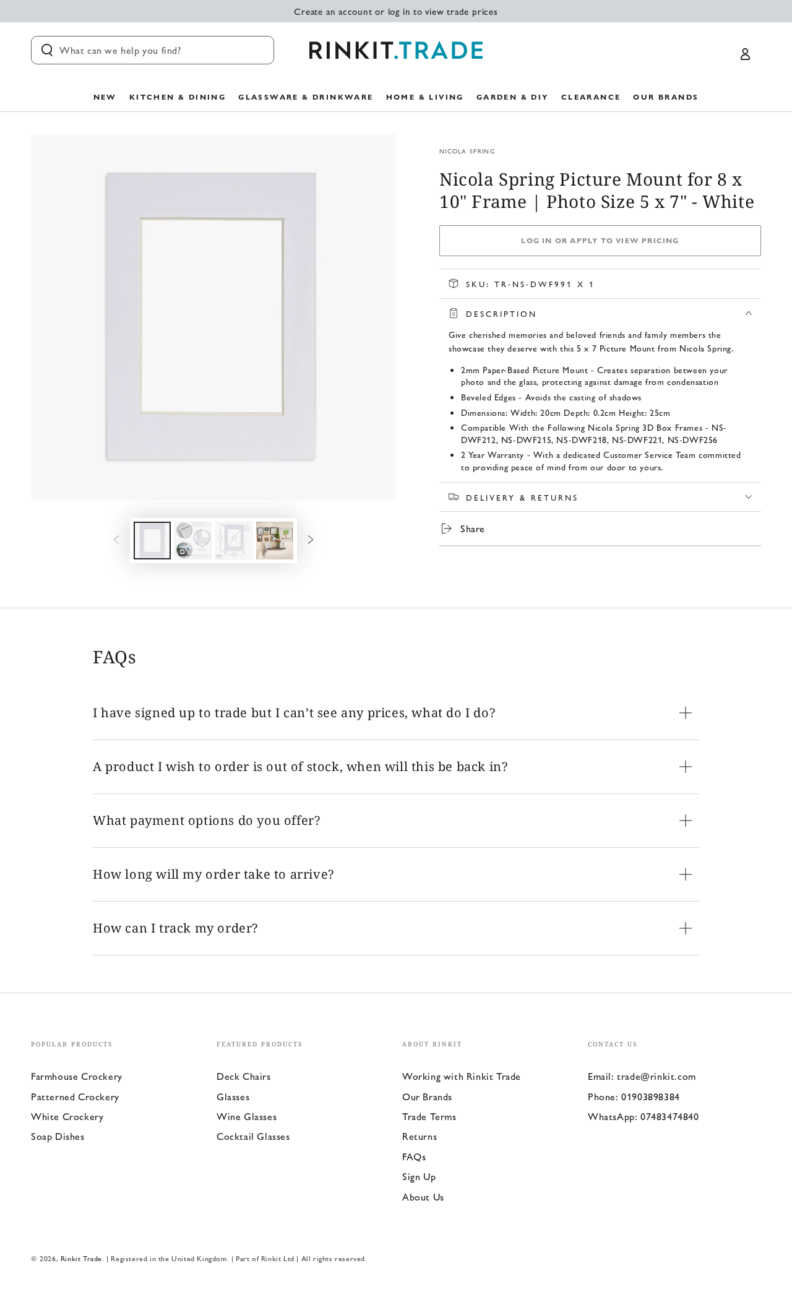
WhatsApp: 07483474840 (643, 1116)
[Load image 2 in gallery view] (193, 540)
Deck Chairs (244, 1076)
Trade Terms (429, 1116)
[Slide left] (116, 540)
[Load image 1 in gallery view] (152, 540)
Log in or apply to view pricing (600, 240)
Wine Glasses (247, 1116)
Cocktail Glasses (253, 1136)
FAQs (414, 1156)
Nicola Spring (467, 151)
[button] (152, 50)
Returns (419, 1136)
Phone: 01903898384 (634, 1096)
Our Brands (427, 1096)
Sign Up (419, 1176)
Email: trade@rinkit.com (642, 1076)
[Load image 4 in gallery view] (274, 540)
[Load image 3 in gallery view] (233, 540)
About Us (423, 1196)
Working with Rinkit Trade (461, 1076)
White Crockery (67, 1116)
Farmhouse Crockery (77, 1076)
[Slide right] (310, 540)
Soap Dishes (58, 1136)
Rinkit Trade (81, 1258)
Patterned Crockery (75, 1096)
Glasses (233, 1096)
